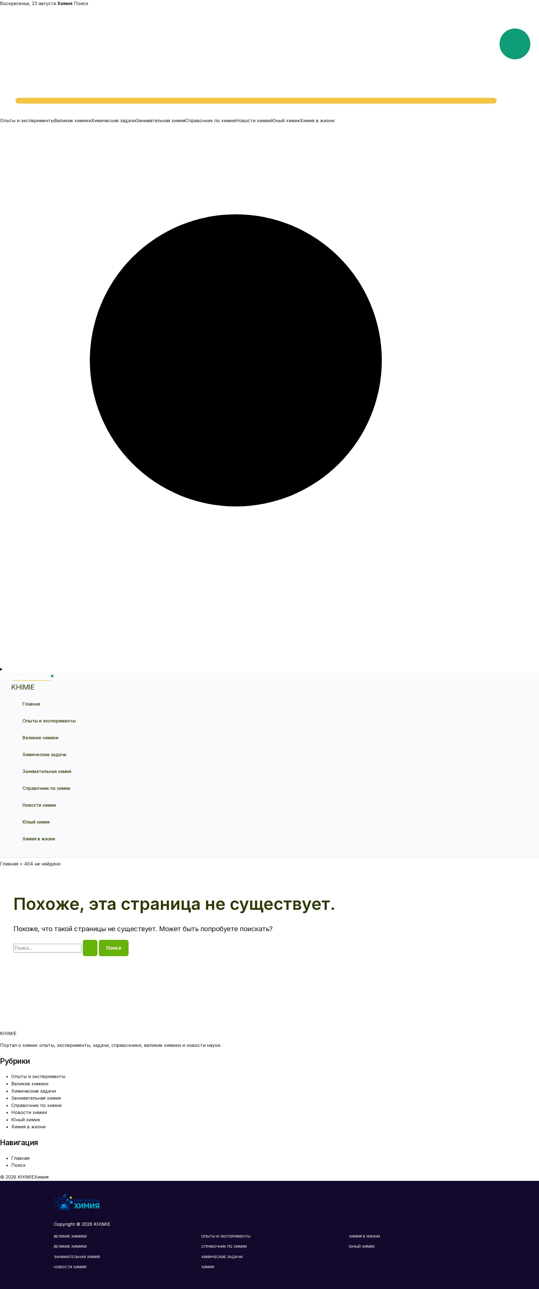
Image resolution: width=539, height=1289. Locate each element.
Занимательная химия (160, 120)
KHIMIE (23, 687)
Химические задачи (113, 120)
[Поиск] (269, 662)
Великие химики (72, 120)
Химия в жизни (317, 120)
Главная (31, 704)
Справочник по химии (210, 120)
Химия (207, 1267)
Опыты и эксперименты (27, 120)
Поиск (81, 3)
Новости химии (253, 120)
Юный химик (285, 120)
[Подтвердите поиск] (90, 948)
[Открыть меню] (269, 669)
